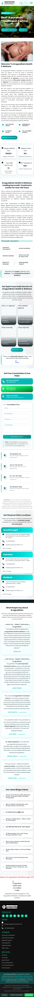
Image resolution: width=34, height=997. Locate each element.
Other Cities (5, 948)
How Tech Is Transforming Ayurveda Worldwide (17, 858)
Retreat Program (7, 940)
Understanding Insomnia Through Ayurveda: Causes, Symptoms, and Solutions (16, 867)
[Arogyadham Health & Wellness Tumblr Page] (18, 915)
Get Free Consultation (9, 137)
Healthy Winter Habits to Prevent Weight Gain (18, 850)
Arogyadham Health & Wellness (22, 987)
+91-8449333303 (10, 541)
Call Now (25, 3)
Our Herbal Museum (8, 965)
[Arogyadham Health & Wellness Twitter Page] (7, 915)
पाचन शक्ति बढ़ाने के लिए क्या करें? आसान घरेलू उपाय (18, 827)
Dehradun (8, 554)
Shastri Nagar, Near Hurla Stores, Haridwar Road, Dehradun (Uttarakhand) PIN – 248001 (18, 559)
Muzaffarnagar (10, 530)
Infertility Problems (5, 263)
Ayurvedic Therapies (8, 938)
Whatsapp (29, 995)
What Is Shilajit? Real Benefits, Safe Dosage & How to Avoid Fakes (17, 804)
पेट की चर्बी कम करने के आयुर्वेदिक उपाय (15, 812)
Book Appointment (17, 437)
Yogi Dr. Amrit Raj (16, 205)
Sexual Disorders (24, 248)
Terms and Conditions (24, 991)
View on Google (7, 548)
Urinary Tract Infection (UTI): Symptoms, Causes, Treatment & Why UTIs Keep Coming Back (18, 796)
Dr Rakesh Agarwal (24, 203)
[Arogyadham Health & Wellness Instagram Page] (10, 915)
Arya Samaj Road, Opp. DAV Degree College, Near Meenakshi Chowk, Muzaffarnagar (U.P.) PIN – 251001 (18, 536)
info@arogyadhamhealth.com (14, 545)
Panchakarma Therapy (23, 263)
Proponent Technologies (24, 985)
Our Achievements (7, 963)
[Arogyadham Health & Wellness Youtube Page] (14, 915)
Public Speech (6, 968)
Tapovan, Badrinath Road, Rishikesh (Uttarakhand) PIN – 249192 (16, 582)
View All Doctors (17, 350)
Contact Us (23, 30)
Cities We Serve (6, 945)
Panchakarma (6, 943)
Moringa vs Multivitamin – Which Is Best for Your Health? (18, 819)
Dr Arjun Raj (29, 205)
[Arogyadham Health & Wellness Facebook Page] (3, 915)
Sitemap (6, 991)
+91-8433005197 (10, 587)
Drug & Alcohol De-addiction (24, 255)
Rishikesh (7, 577)
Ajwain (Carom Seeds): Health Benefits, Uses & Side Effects (18, 842)
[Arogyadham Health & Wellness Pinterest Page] (22, 915)
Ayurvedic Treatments (9, 30)
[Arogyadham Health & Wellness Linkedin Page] (26, 915)
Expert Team (5, 960)
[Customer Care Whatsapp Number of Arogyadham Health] (17, 362)
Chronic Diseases (8, 256)
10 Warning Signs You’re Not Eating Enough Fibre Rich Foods (17, 834)
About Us (4, 955)
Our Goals (5, 957)
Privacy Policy (13, 991)
